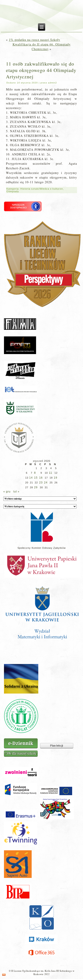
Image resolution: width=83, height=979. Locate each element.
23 (41, 482)
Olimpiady (12, 191)
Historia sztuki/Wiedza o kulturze (41, 188)
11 (50, 472)
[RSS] (4, 975)
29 (36, 487)
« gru (7, 491)
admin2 (52, 82)
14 (31, 477)
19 (55, 477)
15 (36, 477)
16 (41, 477)
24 (46, 482)
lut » (16, 491)
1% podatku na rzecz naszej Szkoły (34, 40)
